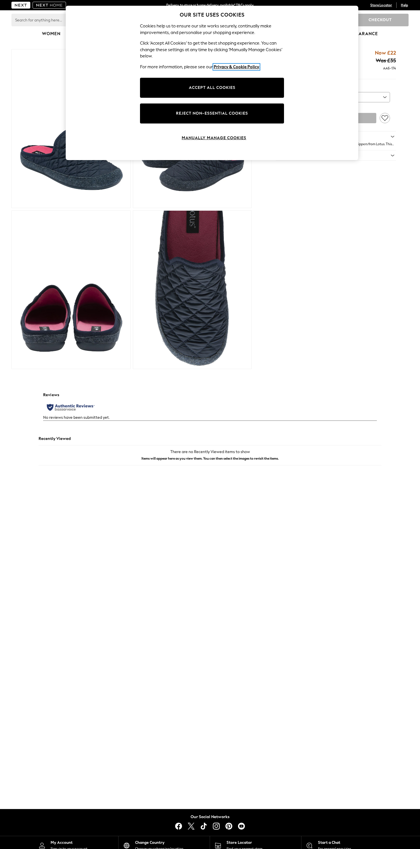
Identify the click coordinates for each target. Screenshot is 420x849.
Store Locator (381, 5)
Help (404, 5)
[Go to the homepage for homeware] (49, 5)
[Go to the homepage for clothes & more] (20, 5)
